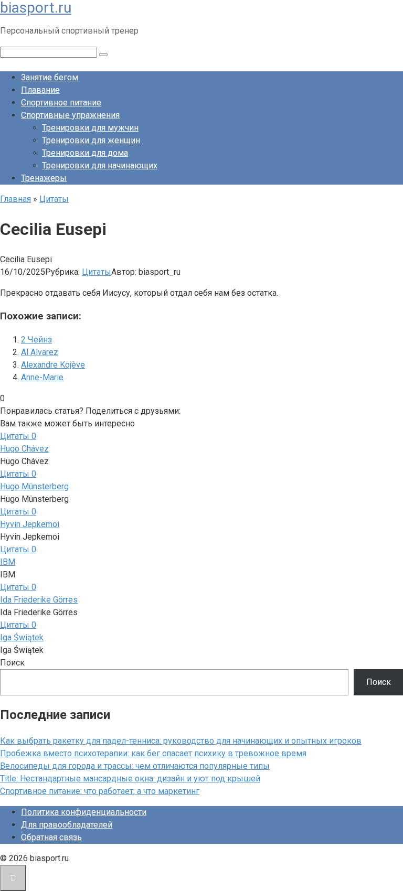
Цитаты (96, 272)
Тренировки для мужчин (90, 128)
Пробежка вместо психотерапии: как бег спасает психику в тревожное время (153, 753)
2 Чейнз (36, 340)
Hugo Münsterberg (34, 486)
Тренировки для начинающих (99, 165)
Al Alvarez (39, 352)
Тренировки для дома (85, 153)
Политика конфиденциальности (83, 812)
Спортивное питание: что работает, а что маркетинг (99, 791)
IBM (7, 562)
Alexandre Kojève (53, 365)
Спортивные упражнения (70, 115)
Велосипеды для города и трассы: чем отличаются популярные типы (135, 766)
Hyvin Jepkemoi (29, 524)
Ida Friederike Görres (39, 600)
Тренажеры (44, 178)
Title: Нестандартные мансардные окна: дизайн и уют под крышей (130, 778)
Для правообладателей (66, 825)
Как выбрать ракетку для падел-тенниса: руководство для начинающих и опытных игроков (181, 741)
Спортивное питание (61, 103)
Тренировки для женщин (91, 140)
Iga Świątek (22, 637)
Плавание (40, 90)
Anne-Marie (42, 377)
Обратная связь (51, 837)
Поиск (12, 663)
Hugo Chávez (24, 449)
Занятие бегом (49, 77)
